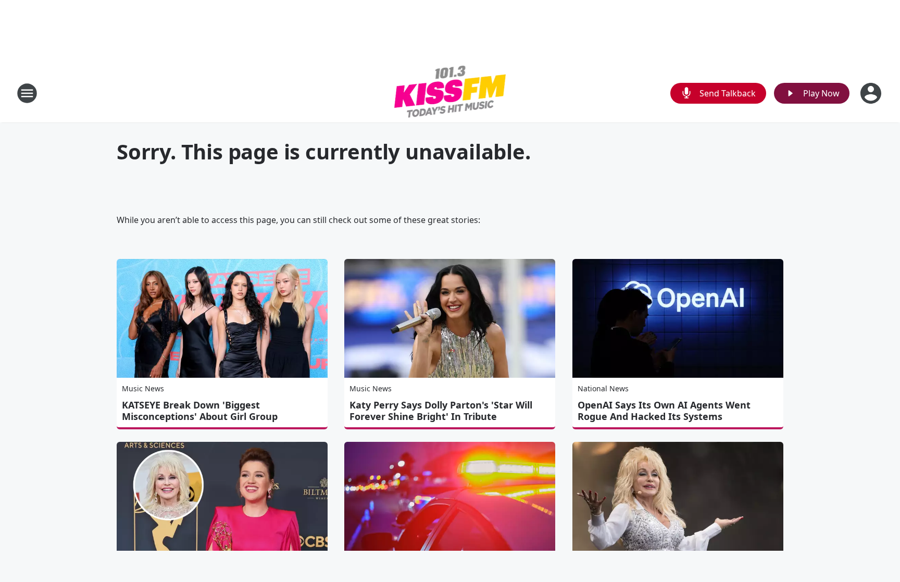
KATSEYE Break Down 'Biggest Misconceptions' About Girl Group (200, 410)
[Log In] (871, 93)
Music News (143, 388)
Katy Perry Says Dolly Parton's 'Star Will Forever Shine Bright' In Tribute (440, 410)
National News (603, 388)
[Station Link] (450, 93)
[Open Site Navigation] (27, 93)
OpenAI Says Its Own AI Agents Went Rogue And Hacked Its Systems (664, 410)
